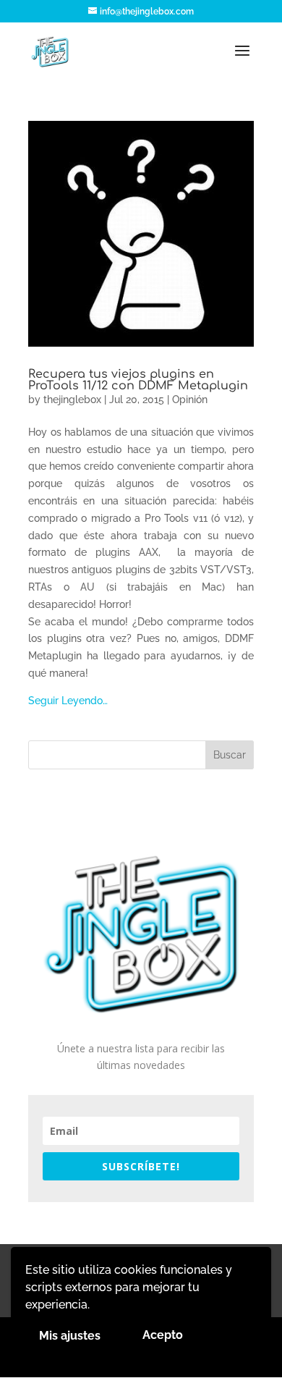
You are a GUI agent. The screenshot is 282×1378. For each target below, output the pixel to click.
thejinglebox (72, 399)
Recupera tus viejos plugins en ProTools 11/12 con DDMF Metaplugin (138, 380)
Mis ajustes (70, 1336)
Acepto (162, 1335)
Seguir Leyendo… (68, 700)
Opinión (190, 399)
